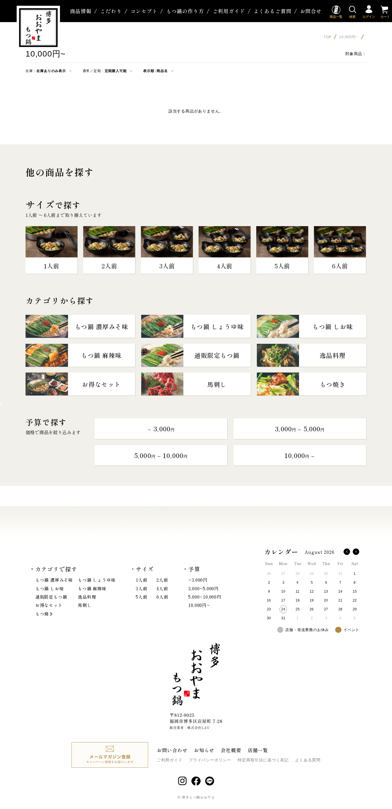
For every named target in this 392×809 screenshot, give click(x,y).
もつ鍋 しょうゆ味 (96, 580)
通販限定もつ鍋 (51, 596)
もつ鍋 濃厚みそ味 (54, 580)
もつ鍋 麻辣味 (92, 588)
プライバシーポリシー (210, 760)
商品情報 (81, 11)
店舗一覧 (258, 750)
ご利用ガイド (229, 11)
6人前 (162, 596)
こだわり (111, 11)
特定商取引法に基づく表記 (263, 760)
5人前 (141, 596)
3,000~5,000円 (203, 588)
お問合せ (311, 11)
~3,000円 (197, 580)
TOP (327, 37)
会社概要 (231, 750)
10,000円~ (348, 37)
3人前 (141, 588)
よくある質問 (308, 760)
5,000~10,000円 (204, 596)
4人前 (162, 588)
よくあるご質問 (272, 11)
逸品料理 (87, 596)
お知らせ (204, 750)
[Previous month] (347, 551)
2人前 (162, 580)
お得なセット (49, 605)
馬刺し (84, 605)
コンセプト (144, 11)
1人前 (141, 580)
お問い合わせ (172, 750)
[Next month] (356, 551)
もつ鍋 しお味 (49, 588)
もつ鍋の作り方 (185, 11)
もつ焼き (44, 613)
